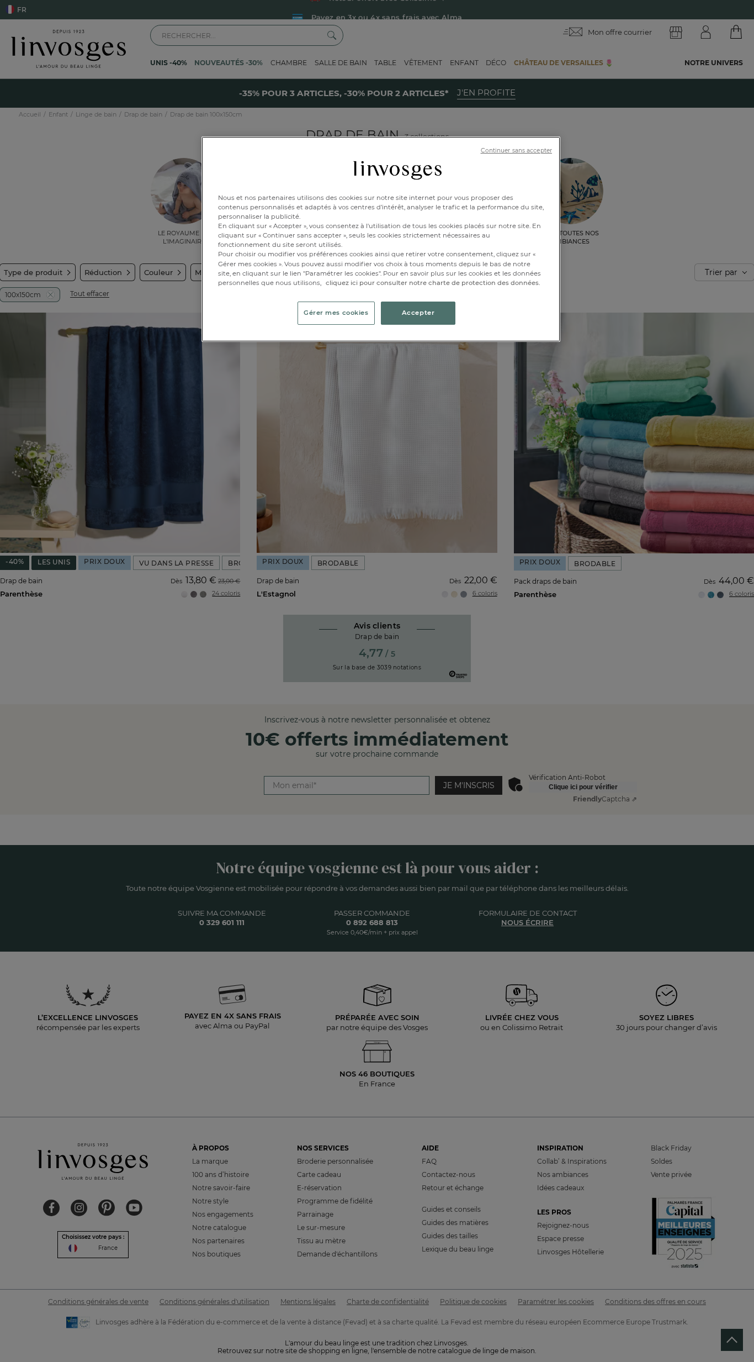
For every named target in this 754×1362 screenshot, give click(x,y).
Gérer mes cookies (336, 312)
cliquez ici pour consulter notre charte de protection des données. (433, 283)
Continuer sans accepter (516, 150)
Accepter (418, 312)
